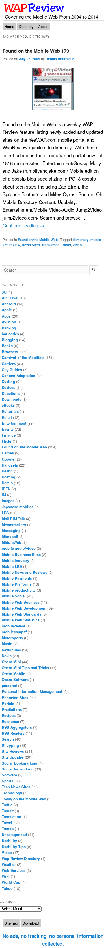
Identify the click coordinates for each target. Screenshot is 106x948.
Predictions (12, 709)
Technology (12, 793)
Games (8, 453)
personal (9, 685)
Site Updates (13, 757)
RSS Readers (13, 733)
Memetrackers (14, 524)
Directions (11, 393)
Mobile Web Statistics (21, 620)
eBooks (8, 405)
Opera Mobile (13, 673)
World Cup (11, 882)
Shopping (10, 745)
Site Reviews (13, 751)
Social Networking (18, 769)
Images (8, 500)
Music (7, 643)
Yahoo (7, 888)
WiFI (6, 876)
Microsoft (10, 536)
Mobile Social (14, 596)
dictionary (81, 239)
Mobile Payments (17, 578)
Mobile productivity (19, 590)
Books (7, 345)
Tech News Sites (16, 786)
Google (8, 459)
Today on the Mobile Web (24, 799)
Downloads (11, 399)
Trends (8, 828)
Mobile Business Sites (21, 554)
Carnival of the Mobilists (23, 357)
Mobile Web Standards (21, 614)
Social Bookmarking (19, 763)
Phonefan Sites (15, 697)
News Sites (31, 244)
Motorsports (12, 637)
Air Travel (10, 298)
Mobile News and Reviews (24, 572)
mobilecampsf (14, 631)
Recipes (9, 715)
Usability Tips (14, 846)
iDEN (6, 488)
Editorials (10, 411)
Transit (8, 810)
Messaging (11, 530)
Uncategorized (14, 834)
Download (30, 923)
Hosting (8, 477)
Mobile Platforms (17, 584)
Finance (9, 435)
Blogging (10, 339)
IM (4, 494)
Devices (8, 387)
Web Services (13, 870)
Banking (9, 327)
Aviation (9, 322)
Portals (8, 703)
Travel (66, 244)
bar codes (10, 333)
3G (4, 292)
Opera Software (15, 679)
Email (7, 417)
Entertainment (14, 423)
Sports (7, 780)
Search (8, 739)
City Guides (12, 369)
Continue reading (23, 225)
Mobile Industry (15, 560)
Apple (7, 309)
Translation (50, 244)
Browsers (10, 351)
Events (8, 429)
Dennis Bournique (60, 58)
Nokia (7, 655)
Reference (10, 721)
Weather (9, 864)
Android (9, 303)
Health (7, 471)
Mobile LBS (12, 566)
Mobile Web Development (24, 608)
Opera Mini (11, 661)
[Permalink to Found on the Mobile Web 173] (53, 89)
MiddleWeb (11, 542)
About (43, 26)
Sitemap (11, 923)
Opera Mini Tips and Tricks (25, 667)
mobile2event (13, 626)
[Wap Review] (34, 7)
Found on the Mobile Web (38, 239)
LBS (5, 512)
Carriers (9, 363)
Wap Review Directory (21, 858)
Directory (26, 26)
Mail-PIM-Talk (13, 518)
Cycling (8, 381)
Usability (9, 840)
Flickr (7, 441)
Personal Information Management (32, 691)
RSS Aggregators (17, 727)
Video (77, 244)
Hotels (7, 482)
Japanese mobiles (17, 506)
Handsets (10, 465)
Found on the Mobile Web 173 (36, 50)
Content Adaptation (18, 375)
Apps (6, 316)
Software (9, 775)
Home (9, 26)
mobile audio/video (19, 548)
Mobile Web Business (21, 602)
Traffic (7, 804)
